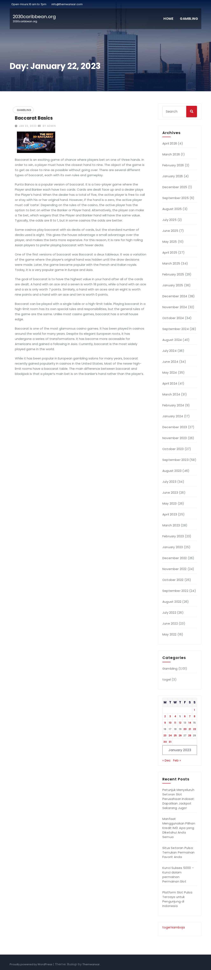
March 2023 (171, 525)
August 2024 (172, 340)
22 (194, 729)
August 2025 (172, 209)
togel (166, 679)
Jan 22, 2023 (27, 126)
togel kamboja (173, 927)
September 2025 (175, 198)
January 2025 (172, 285)
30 (165, 742)
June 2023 (170, 492)
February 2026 (173, 165)
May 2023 (169, 503)
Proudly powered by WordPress (31, 964)
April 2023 (169, 514)
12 (180, 722)
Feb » (177, 760)
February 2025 (173, 274)
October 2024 (173, 318)
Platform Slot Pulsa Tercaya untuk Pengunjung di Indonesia (177, 899)
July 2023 (169, 481)
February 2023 (173, 536)
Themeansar (91, 964)
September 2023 (175, 460)
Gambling (189, 18)
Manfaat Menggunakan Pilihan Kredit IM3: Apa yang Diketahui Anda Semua (178, 828)
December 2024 (174, 296)
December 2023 (174, 427)
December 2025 (174, 187)
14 (189, 722)
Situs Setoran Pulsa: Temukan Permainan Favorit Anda (178, 852)
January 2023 (172, 547)
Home (168, 18)
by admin (49, 126)
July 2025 (169, 220)
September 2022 (175, 591)
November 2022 (174, 569)
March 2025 (171, 263)
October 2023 (173, 449)
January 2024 (172, 416)
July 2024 (169, 351)
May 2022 (169, 634)
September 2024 (175, 329)
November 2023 (174, 438)
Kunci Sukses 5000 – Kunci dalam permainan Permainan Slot (178, 875)
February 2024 (173, 405)
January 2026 (172, 176)
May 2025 (169, 241)
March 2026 (171, 154)
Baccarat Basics (34, 118)
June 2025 (170, 231)
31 (170, 742)
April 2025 (169, 252)
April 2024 (169, 383)
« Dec (166, 760)
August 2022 (171, 601)
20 (184, 729)
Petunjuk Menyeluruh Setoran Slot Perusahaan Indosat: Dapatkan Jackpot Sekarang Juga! (178, 799)
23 (164, 735)
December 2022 (174, 558)
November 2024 (174, 307)
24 (170, 735)
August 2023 (172, 471)
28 (189, 735)
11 (175, 722)
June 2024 (170, 361)
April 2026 (169, 143)
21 (190, 729)
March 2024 (171, 394)
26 (180, 735)
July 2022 (169, 612)
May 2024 (169, 372)
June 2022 (170, 623)
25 (175, 735)
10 (170, 722)
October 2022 (172, 580)
